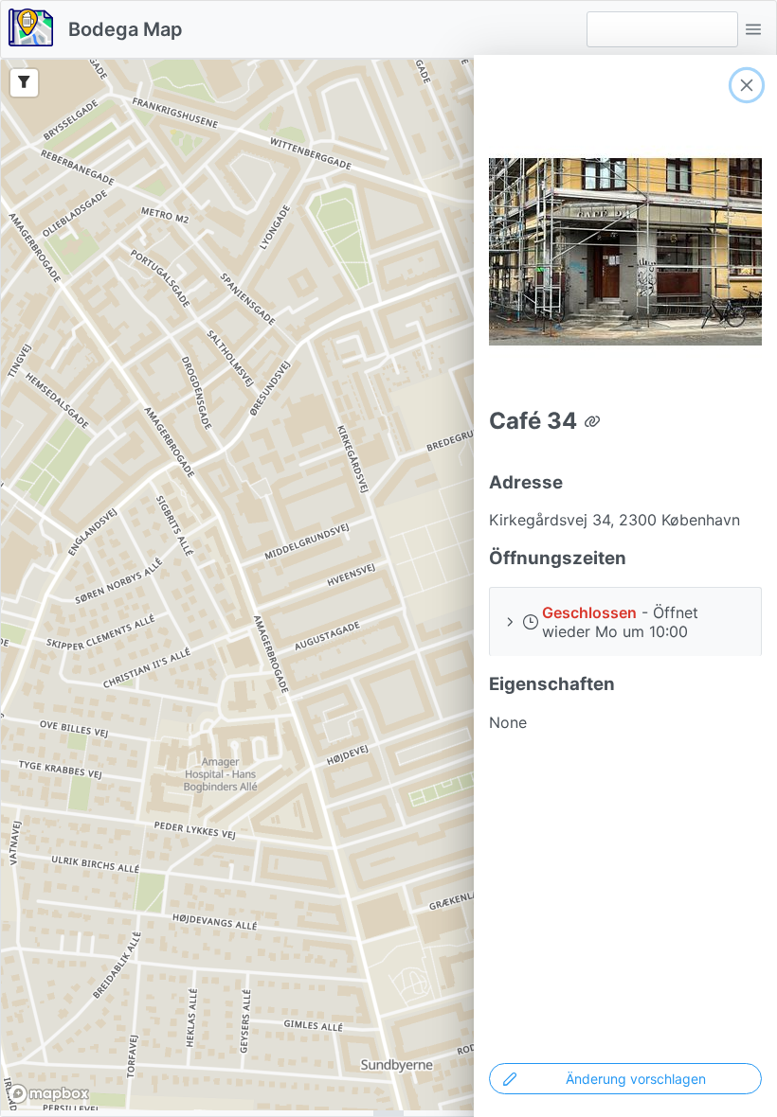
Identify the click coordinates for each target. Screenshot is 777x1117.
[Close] (747, 85)
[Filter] (24, 83)
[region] (388, 585)
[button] (753, 29)
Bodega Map (125, 29)
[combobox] (662, 29)
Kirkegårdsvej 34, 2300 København (614, 519)
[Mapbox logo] (48, 1094)
